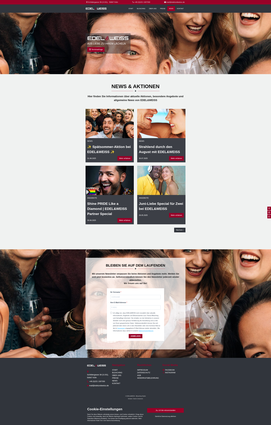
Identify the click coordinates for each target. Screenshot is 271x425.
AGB (139, 375)
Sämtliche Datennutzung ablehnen (165, 416)
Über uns (152, 8)
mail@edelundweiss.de (175, 2)
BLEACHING (117, 373)
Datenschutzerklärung (146, 331)
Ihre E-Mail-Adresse (118, 302)
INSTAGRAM (169, 373)
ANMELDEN (135, 336)
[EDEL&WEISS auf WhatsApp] (269, 216)
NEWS (114, 381)
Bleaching (141, 8)
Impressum (121, 328)
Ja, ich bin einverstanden (165, 410)
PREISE (115, 378)
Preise (162, 8)
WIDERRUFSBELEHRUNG (148, 378)
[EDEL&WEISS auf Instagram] (269, 212)
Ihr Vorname (115, 292)
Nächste (179, 230)
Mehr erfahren (124, 158)
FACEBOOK (170, 370)
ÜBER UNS (116, 375)
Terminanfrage (96, 50)
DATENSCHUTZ (143, 373)
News (171, 8)
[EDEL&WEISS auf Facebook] (269, 208)
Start (131, 8)
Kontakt (180, 8)
